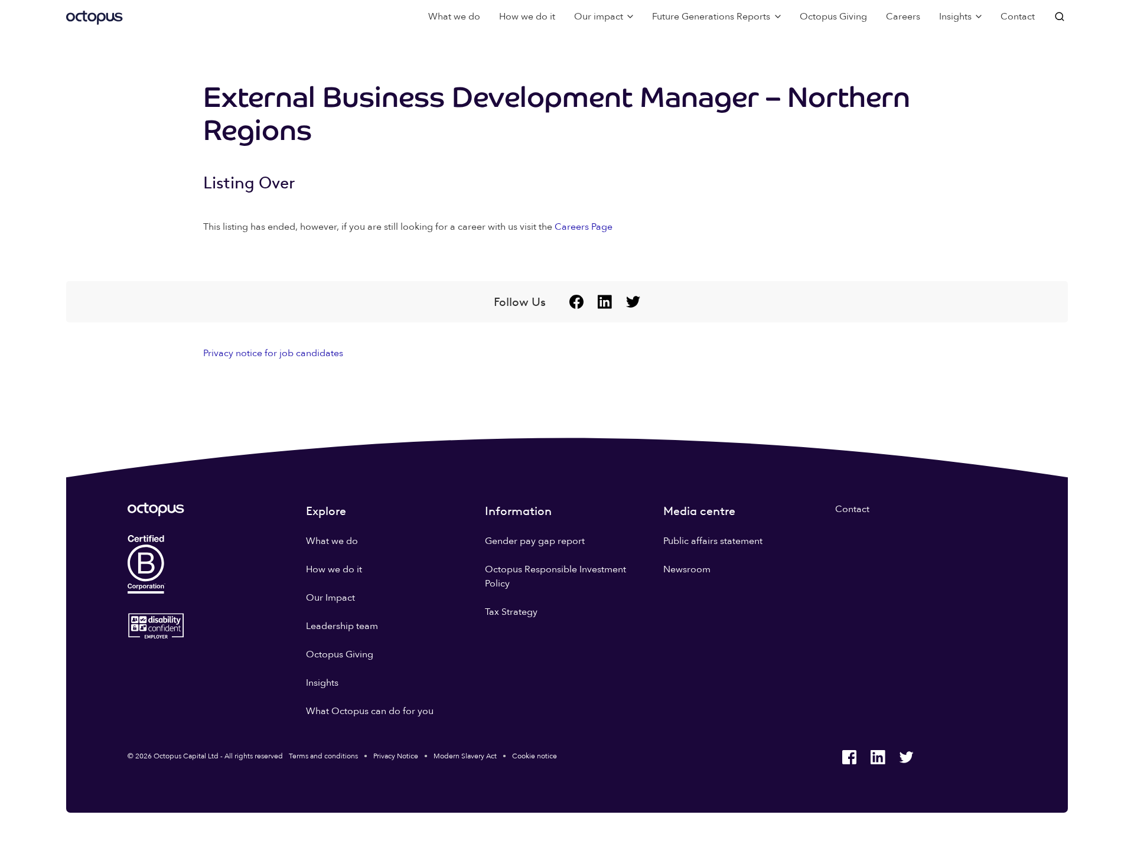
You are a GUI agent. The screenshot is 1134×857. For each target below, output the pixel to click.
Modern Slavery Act (465, 756)
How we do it (527, 16)
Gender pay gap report (535, 541)
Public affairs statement (712, 541)
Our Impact (330, 597)
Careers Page (583, 226)
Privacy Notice (395, 756)
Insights (322, 682)
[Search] (1061, 16)
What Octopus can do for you (370, 711)
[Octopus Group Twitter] (633, 302)
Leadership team (342, 626)
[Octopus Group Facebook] (576, 302)
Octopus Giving (833, 16)
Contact (1018, 16)
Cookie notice (534, 756)
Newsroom (687, 569)
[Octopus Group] (94, 16)
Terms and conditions (323, 756)
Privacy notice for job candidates (273, 353)
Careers (903, 16)
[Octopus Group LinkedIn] (605, 302)
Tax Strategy (511, 611)
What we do (454, 16)
